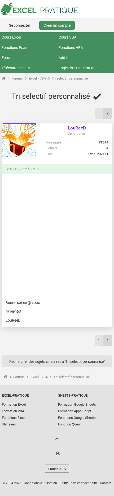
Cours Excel (11, 37)
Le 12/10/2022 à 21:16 (22, 169)
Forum (7, 57)
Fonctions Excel (14, 47)
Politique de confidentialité (78, 483)
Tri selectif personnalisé (70, 78)
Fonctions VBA (71, 47)
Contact (105, 483)
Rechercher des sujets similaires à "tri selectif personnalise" (57, 361)
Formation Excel (14, 404)
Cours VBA (67, 37)
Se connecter (19, 25)
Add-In (64, 57)
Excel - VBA (37, 78)
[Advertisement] (57, 234)
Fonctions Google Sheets (77, 418)
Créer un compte (57, 25)
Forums (17, 78)
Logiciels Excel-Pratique (78, 68)
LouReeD (77, 128)
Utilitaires (9, 424)
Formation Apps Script (74, 411)
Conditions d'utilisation (40, 483)
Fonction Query (69, 424)
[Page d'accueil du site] (4, 78)
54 (106, 148)
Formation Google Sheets (77, 404)
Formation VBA (13, 411)
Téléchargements (16, 68)
